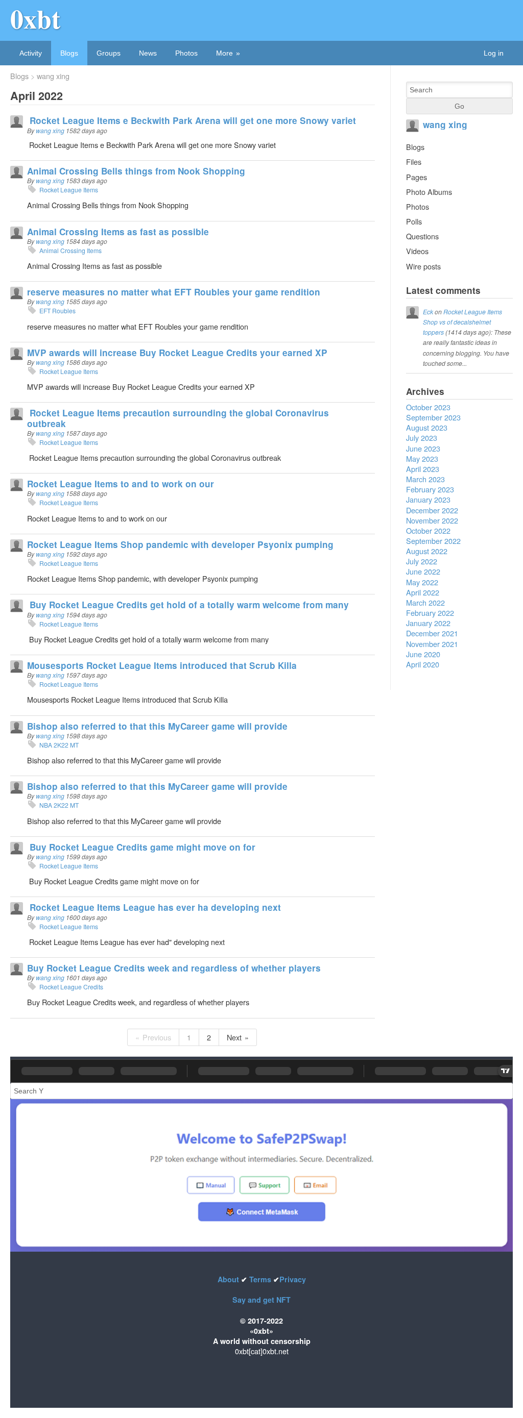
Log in (494, 53)
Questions (422, 236)
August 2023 (426, 427)
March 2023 (425, 479)
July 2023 (421, 437)
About (229, 1279)
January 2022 (428, 622)
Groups (109, 53)
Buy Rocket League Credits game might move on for (141, 847)
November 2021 (432, 643)
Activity (30, 53)
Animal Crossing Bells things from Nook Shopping (136, 171)
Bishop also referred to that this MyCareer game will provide (157, 726)
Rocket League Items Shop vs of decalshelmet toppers (462, 321)
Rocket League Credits (71, 986)
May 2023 (422, 458)
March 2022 (425, 602)
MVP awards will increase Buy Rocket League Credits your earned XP (177, 352)
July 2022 (421, 561)
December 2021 (432, 633)
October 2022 (428, 530)
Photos (186, 53)
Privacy (292, 1279)
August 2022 (426, 550)
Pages (416, 176)
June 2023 (423, 448)
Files (413, 161)
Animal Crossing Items (70, 250)
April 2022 (422, 592)
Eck (428, 311)
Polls (414, 221)
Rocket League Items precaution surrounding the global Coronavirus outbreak (178, 418)
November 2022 (432, 520)
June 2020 (423, 654)
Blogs (69, 53)
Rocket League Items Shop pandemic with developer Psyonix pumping (180, 544)
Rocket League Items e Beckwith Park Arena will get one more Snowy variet (191, 120)
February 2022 (430, 612)
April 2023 (422, 468)
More (224, 53)
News (148, 53)
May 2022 (422, 582)
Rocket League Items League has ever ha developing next (154, 907)
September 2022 (433, 540)
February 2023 (430, 489)
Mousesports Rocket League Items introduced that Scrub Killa (162, 665)
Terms (260, 1279)
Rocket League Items (68, 189)
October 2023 (428, 407)
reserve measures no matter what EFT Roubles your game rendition (173, 292)
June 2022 (423, 571)
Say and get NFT (261, 1300)
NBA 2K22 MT (59, 744)
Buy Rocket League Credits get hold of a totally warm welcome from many (188, 605)
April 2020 (422, 664)
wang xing (53, 76)
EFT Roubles (58, 310)
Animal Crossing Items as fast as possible (118, 232)
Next (234, 1037)
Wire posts (423, 266)
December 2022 (432, 510)
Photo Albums (429, 191)
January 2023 (428, 499)
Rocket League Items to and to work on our (120, 484)
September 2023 (433, 417)
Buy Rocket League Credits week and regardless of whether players (174, 968)
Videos (417, 250)
